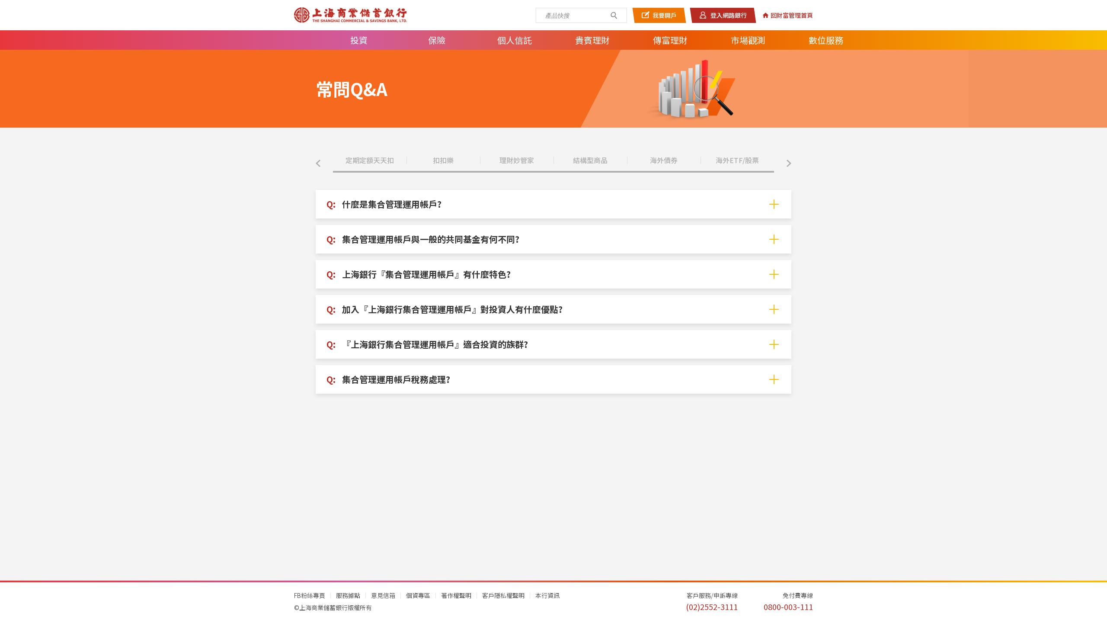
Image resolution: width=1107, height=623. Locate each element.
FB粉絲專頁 (309, 595)
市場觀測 (748, 40)
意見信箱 (383, 595)
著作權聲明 (456, 595)
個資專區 (418, 595)
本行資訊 (547, 595)
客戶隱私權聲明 (503, 595)
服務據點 (348, 595)
